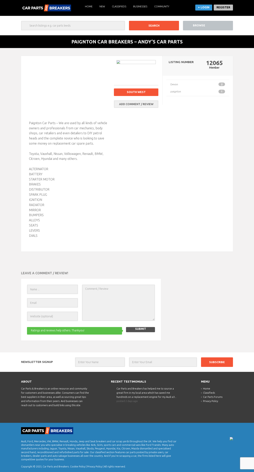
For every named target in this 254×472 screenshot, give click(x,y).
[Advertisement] (69, 87)
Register (223, 7)
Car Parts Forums (212, 396)
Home (88, 6)
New (102, 6)
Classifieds (119, 6)
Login (205, 7)
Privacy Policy (210, 401)
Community (161, 6)
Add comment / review (136, 104)
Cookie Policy (77, 466)
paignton (196, 91)
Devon (196, 84)
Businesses (140, 6)
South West (136, 92)
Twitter (223, 429)
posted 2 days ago (127, 401)
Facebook (229, 429)
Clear (120, 25)
